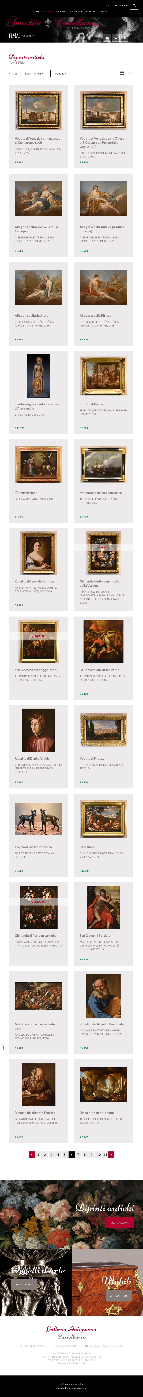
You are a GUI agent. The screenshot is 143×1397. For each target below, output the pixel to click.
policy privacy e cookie (71, 1384)
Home (36, 11)
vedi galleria (120, 1222)
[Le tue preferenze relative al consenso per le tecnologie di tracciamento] (3, 1047)
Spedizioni (89, 11)
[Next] (111, 1154)
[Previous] (32, 1154)
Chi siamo (61, 11)
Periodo (60, 73)
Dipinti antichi (33, 73)
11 (105, 1154)
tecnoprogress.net (77, 1388)
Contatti (103, 11)
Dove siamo (75, 11)
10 (99, 1154)
